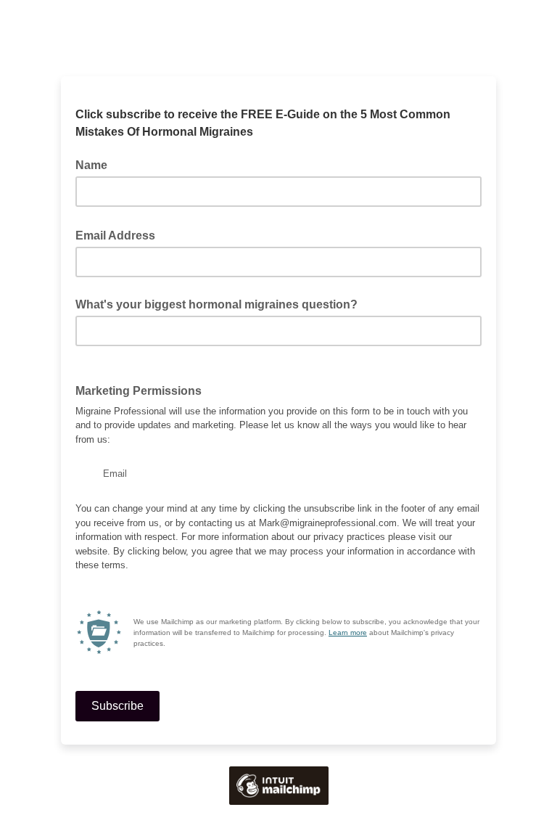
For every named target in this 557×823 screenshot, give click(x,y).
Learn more (348, 632)
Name (91, 165)
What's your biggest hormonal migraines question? (216, 304)
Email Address (119, 234)
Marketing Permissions (142, 390)
